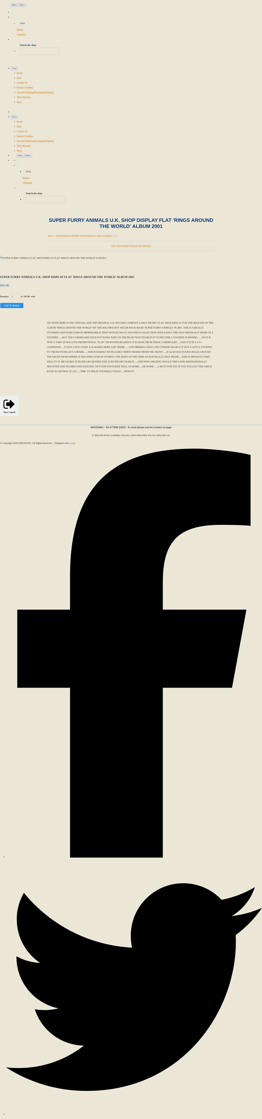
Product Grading (25, 87)
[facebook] (134, 856)
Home (20, 73)
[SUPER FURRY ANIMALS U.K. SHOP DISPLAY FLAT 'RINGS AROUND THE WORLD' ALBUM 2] (5, 267)
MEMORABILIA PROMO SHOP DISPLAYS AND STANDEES (84, 236)
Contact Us (22, 82)
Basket (20, 29)
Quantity (4, 296)
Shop (19, 77)
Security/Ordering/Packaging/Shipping (35, 92)
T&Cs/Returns (24, 97)
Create (72, 443)
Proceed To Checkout (140, 246)
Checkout (21, 34)
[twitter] (134, 1114)
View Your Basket (120, 246)
